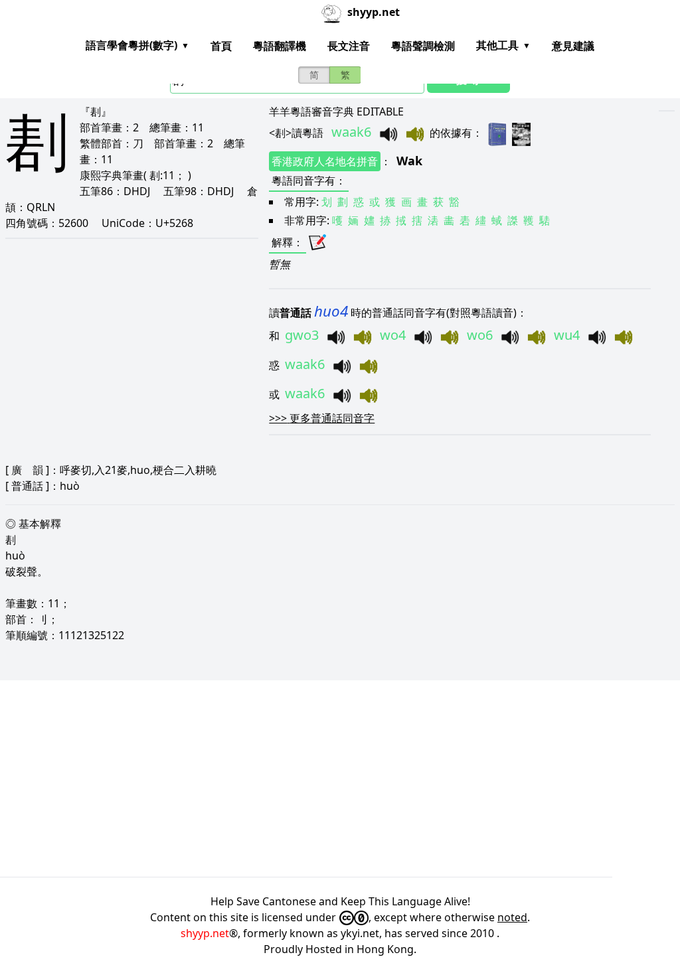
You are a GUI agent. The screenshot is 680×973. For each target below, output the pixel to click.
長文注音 (348, 45)
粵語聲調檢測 (423, 45)
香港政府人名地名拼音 (325, 161)
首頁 (221, 45)
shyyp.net (205, 933)
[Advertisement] (340, 778)
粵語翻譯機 (279, 45)
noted (512, 917)
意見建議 (573, 45)
